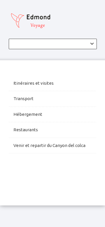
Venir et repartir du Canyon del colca (49, 145)
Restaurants (25, 129)
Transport (23, 98)
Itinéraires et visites (33, 83)
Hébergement (27, 114)
